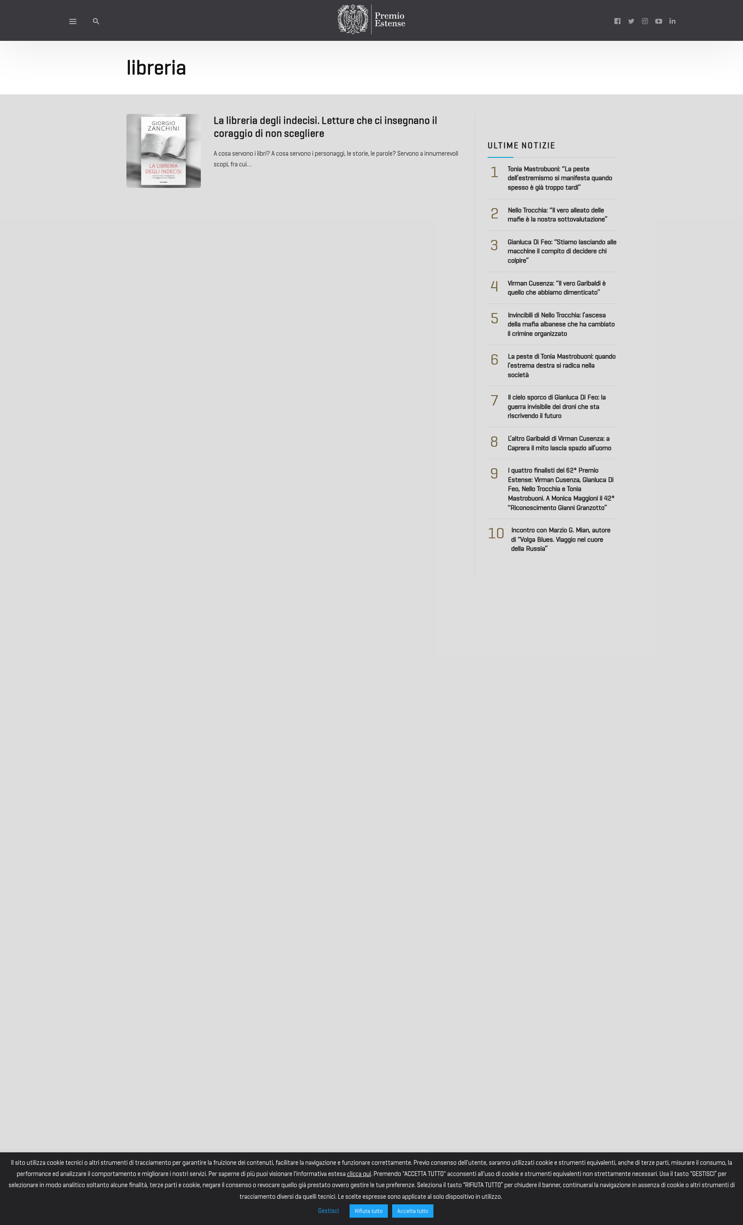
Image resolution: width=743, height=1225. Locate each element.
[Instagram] (645, 20)
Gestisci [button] (328, 1211)
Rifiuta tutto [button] (369, 1211)
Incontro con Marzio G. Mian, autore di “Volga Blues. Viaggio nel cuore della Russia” (561, 539)
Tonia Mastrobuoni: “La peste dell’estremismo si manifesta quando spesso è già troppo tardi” (560, 178)
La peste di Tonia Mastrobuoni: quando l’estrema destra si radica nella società (562, 365)
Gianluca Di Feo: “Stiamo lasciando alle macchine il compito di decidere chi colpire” (562, 251)
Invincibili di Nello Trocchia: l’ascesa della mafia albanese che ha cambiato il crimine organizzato (561, 324)
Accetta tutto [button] (412, 1211)
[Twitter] (631, 20)
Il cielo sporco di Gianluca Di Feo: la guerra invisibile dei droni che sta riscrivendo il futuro (557, 406)
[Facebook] (617, 20)
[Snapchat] (672, 20)
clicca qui (359, 1174)
